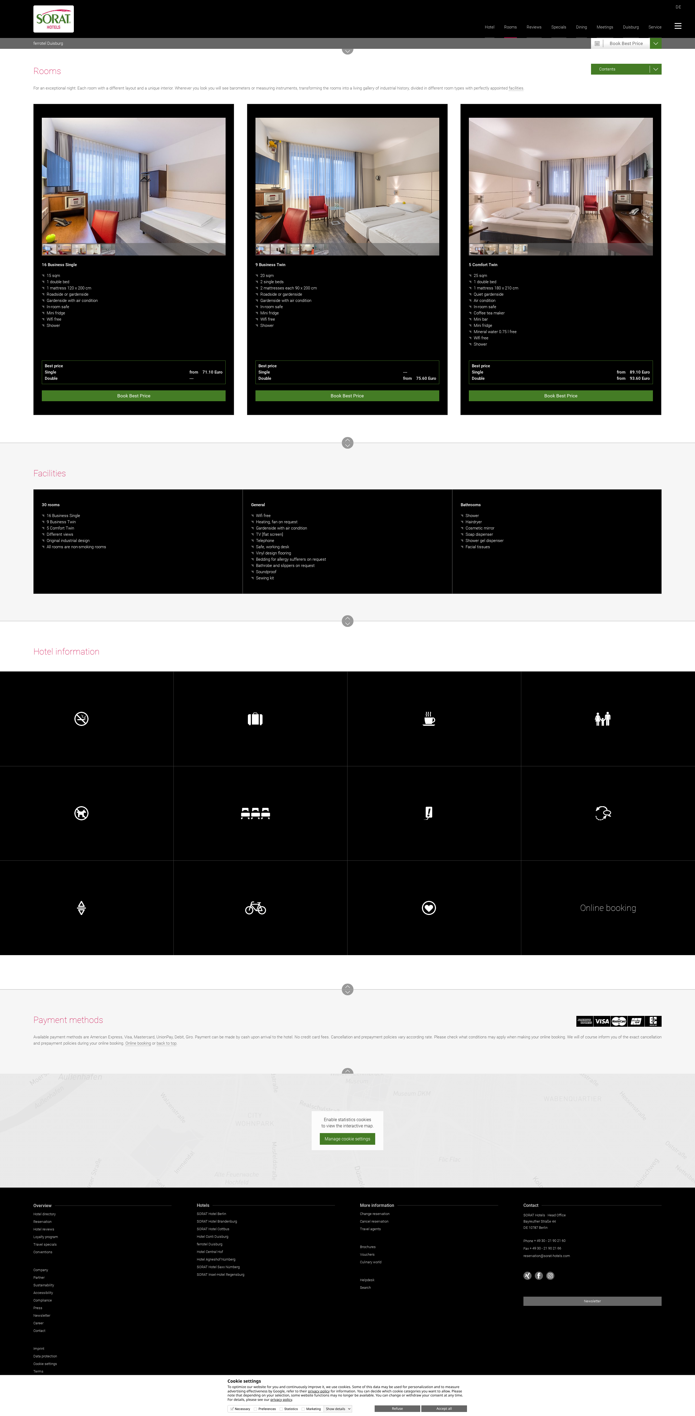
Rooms (510, 27)
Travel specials (45, 1244)
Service (655, 27)
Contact (39, 1330)
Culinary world (370, 1262)
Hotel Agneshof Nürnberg (216, 1259)
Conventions (42, 1252)
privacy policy (319, 1391)
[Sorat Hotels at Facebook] (539, 1276)
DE (678, 7)
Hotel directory (44, 1214)
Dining (581, 27)
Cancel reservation (374, 1221)
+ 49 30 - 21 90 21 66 (545, 1248)
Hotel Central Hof (210, 1252)
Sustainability (43, 1285)
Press (37, 1308)
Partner (39, 1277)
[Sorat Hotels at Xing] (527, 1276)
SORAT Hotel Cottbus (213, 1229)
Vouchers (367, 1254)
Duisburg (631, 27)
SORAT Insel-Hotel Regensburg (220, 1274)
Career (38, 1323)
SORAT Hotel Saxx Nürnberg (218, 1267)
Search (365, 1287)
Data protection (45, 1356)
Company (40, 1270)
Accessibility (43, 1292)
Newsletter (41, 1315)
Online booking (138, 1043)
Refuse (397, 1408)
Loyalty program (45, 1237)
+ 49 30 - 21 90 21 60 (550, 1240)
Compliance (42, 1300)
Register (360, 886)
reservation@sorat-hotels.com (546, 1256)
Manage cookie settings (347, 1138)
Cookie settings (45, 1364)
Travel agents (370, 1229)
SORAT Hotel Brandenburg (217, 1221)
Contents (607, 69)
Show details (335, 1409)
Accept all (444, 1408)
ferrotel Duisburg (48, 43)
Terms (38, 1371)
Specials (558, 27)
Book (626, 43)
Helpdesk (367, 1280)
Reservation (42, 1221)
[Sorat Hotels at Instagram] (550, 1276)
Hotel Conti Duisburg (212, 1236)
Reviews (534, 27)
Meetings (605, 27)
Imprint (38, 1348)
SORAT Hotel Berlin (211, 1214)
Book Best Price (133, 395)
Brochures (368, 1247)
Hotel (489, 27)
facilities (516, 88)
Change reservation (375, 1214)
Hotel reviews (43, 1229)
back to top (166, 1043)
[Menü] (677, 26)
